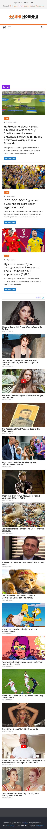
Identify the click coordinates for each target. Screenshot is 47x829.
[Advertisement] (23, 54)
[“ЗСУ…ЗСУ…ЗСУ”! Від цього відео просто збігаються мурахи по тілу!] (23, 177)
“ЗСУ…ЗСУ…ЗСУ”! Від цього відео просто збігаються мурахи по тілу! (21, 203)
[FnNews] (4, 27)
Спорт (7, 118)
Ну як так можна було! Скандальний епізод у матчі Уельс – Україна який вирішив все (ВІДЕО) (22, 269)
